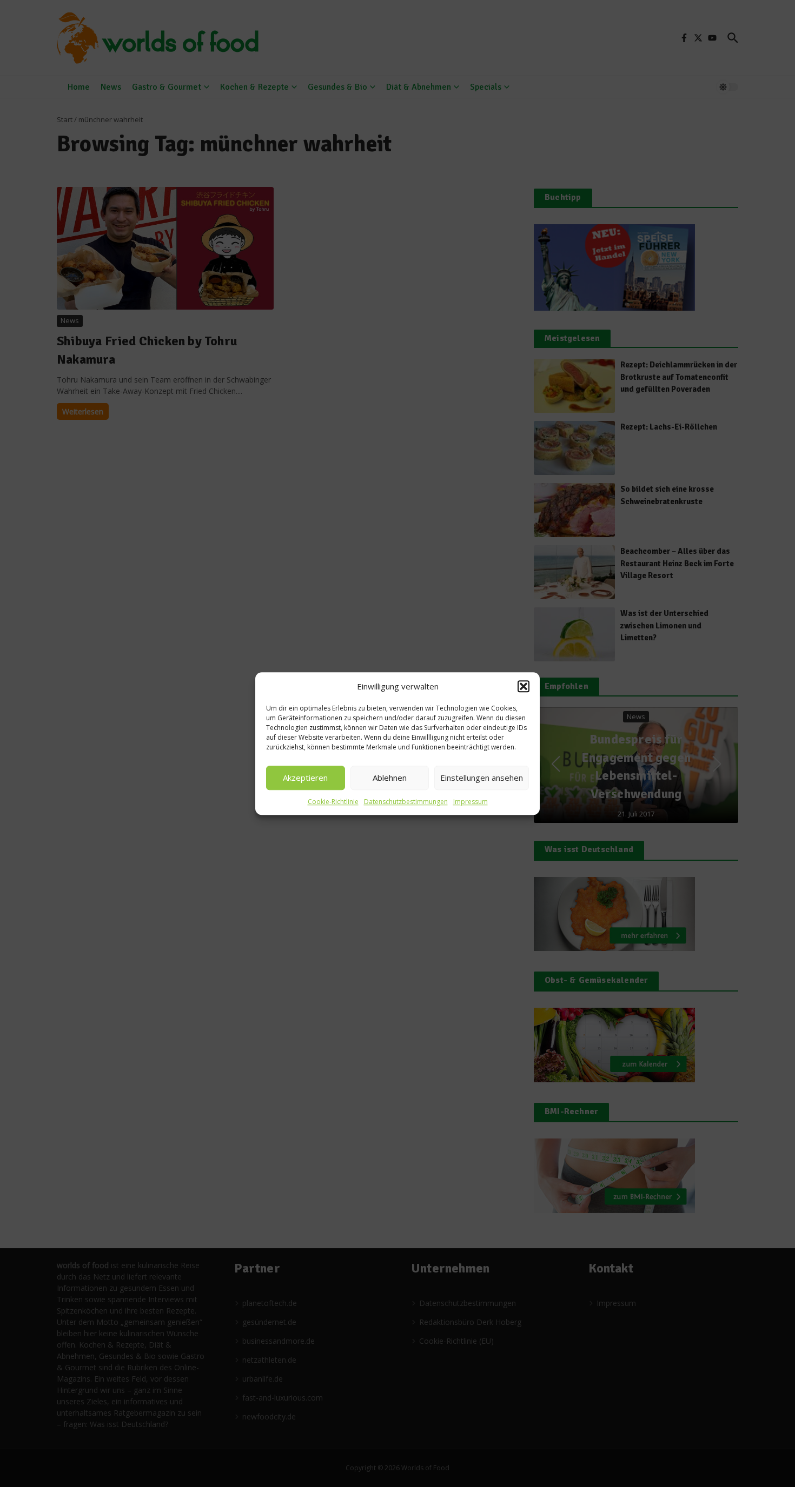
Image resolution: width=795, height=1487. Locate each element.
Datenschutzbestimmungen (406, 801)
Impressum (470, 801)
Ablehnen (390, 777)
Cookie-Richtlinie (333, 801)
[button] (523, 686)
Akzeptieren (305, 777)
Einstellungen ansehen (481, 777)
